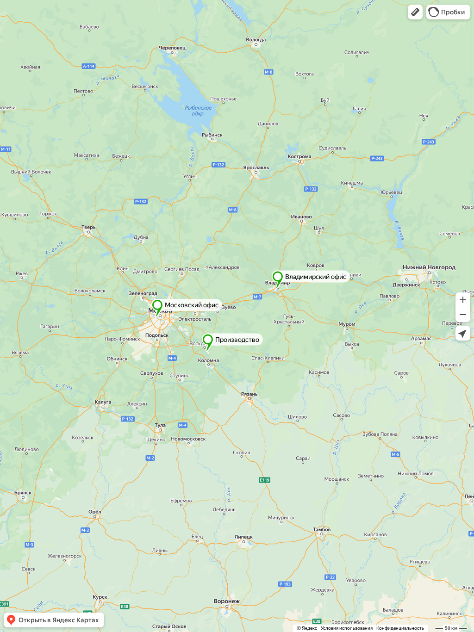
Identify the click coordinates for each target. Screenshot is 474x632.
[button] (415, 12)
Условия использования (347, 628)
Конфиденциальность (400, 628)
